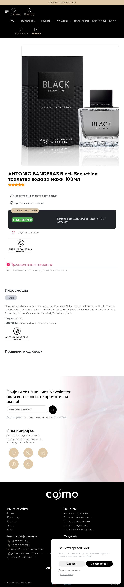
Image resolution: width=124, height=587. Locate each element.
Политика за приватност (78, 517)
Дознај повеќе (66, 574)
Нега (12, 21)
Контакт (11, 521)
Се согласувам (99, 564)
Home (10, 513)
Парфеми (27, 21)
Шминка (45, 21)
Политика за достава (76, 525)
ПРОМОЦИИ (81, 21)
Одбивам (72, 564)
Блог (112, 21)
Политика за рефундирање (79, 529)
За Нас (11, 525)
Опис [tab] (11, 297)
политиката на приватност (38, 417)
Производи (13, 517)
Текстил (62, 21)
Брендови (99, 21)
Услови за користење (76, 513)
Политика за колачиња (77, 521)
